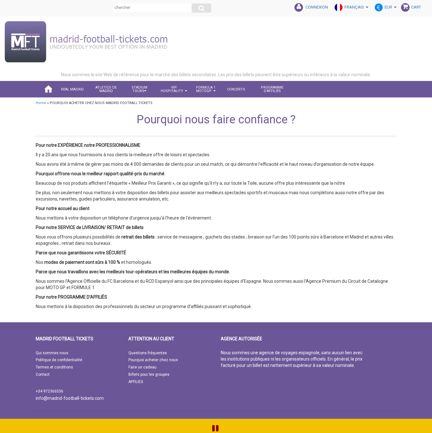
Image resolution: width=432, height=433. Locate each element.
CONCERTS (236, 89)
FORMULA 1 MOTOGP (205, 89)
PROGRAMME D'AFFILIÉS (272, 89)
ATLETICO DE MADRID (106, 89)
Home (41, 103)
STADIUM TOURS (139, 89)
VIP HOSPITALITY (172, 89)
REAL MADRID (72, 89)
